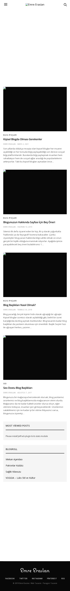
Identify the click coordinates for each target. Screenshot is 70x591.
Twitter (23, 578)
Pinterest (52, 578)
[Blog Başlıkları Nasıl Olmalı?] (35, 275)
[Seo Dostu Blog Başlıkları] (35, 357)
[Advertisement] (35, 45)
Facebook (10, 578)
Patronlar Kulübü (14, 465)
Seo (5, 383)
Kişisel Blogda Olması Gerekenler (22, 139)
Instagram (37, 578)
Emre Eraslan (9, 144)
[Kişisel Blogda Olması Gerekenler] (35, 109)
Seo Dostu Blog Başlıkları (17, 388)
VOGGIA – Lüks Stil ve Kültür (20, 477)
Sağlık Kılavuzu (13, 471)
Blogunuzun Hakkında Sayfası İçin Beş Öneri (29, 222)
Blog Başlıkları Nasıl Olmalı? (19, 305)
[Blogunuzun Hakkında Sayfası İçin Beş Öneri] (35, 192)
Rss (63, 578)
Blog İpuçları (10, 135)
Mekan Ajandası (14, 459)
